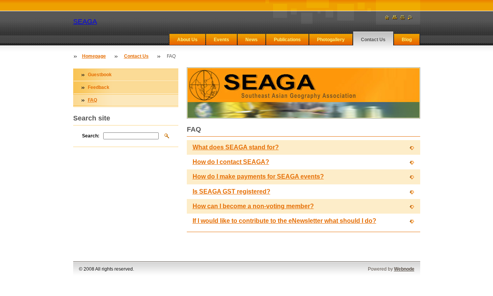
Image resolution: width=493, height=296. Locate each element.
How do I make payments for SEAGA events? (258, 176)
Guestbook (100, 74)
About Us (187, 39)
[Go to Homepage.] (387, 17)
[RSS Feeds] (410, 17)
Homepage (94, 56)
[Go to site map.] (394, 17)
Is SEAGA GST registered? (231, 191)
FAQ (92, 100)
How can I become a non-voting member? (253, 206)
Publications (287, 39)
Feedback (98, 87)
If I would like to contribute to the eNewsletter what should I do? (284, 220)
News (251, 39)
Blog (407, 39)
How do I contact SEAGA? (231, 162)
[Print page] (402, 17)
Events (221, 39)
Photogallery (331, 39)
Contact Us (373, 39)
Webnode (404, 269)
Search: (90, 136)
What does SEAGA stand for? (236, 147)
